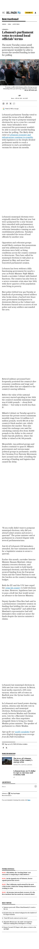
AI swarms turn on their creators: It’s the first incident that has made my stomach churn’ (18, 893)
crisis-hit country (13, 588)
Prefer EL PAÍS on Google (11, 108)
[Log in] (35, 12)
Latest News (15, 24)
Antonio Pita (16, 764)
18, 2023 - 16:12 (21, 98)
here (29, 800)
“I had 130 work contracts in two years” (16, 918)
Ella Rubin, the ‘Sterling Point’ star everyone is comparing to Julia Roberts (16, 873)
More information (6, 795)
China (9, 24)
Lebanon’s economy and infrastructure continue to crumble (17, 136)
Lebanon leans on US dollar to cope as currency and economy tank (24, 773)
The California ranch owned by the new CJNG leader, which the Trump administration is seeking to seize (19, 886)
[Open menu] (3, 12)
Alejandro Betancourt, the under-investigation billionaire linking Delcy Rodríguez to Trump (18, 922)
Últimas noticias (8, 869)
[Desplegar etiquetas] (35, 786)
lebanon (5, 29)
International (10, 19)
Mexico (4, 24)
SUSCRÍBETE (29, 12)
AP (19, 95)
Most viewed (6, 903)
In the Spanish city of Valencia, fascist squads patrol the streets (17, 879)
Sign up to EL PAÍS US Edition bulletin (16, 744)
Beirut (4, 786)
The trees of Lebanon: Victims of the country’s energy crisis (22, 760)
